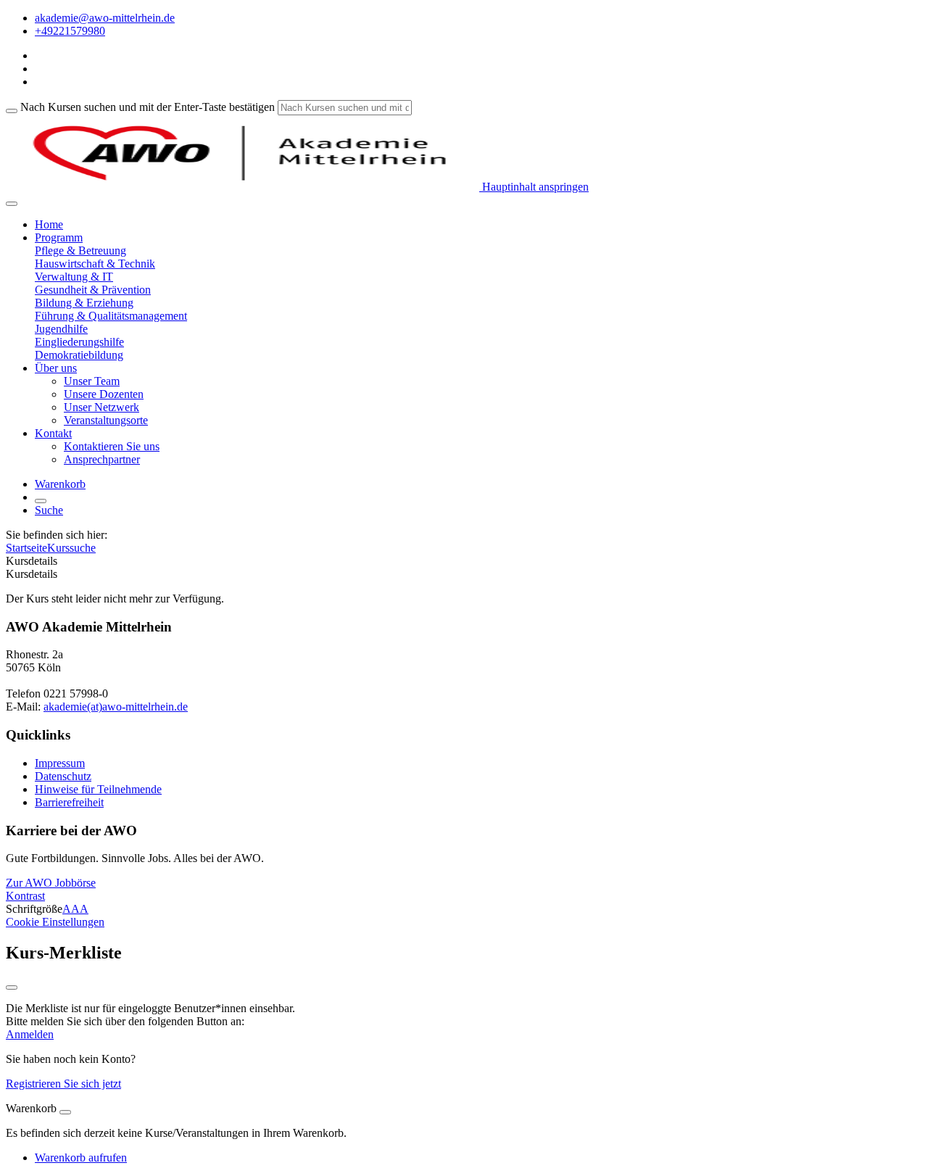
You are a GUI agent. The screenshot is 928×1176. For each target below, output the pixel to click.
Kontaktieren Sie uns (112, 446)
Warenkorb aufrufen (81, 1157)
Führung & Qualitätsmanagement (111, 316)
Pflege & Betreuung (80, 250)
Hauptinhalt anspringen (534, 187)
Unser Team (92, 381)
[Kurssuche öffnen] (40, 501)
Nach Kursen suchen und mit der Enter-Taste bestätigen (147, 107)
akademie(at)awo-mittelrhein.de (116, 706)
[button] (51, 883)
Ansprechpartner (102, 459)
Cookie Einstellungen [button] (55, 922)
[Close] (65, 1112)
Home (49, 224)
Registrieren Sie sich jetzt (63, 1083)
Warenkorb (60, 484)
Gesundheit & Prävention (93, 289)
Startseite (26, 548)
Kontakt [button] (53, 433)
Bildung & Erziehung (84, 303)
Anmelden (30, 1034)
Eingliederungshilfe (79, 342)
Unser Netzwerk (101, 407)
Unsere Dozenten (104, 394)
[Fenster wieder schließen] (11, 987)
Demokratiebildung (79, 355)
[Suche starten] (11, 111)
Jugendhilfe (61, 329)
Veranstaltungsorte (106, 420)
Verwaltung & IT (74, 276)
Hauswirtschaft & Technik (95, 263)
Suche (49, 510)
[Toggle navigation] (11, 204)
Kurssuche (71, 548)
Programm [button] (59, 237)
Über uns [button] (56, 368)
